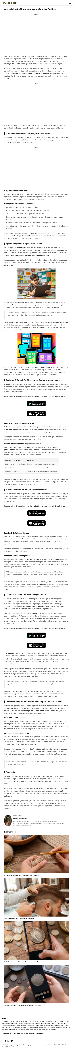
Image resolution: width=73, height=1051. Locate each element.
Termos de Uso (7, 1033)
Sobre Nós (39, 1033)
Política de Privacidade (20, 1033)
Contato (32, 1033)
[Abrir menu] (70, 3)
